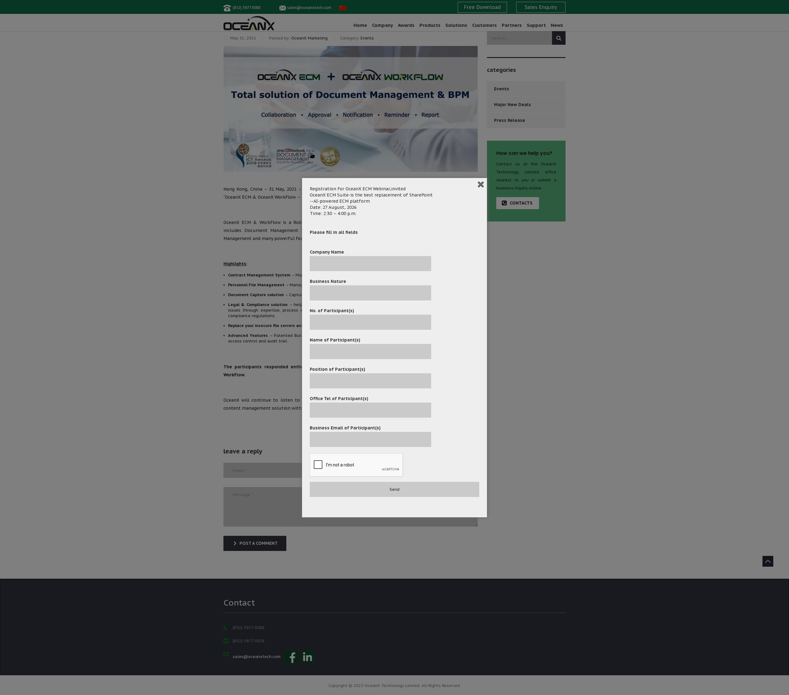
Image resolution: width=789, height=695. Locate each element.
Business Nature (328, 281)
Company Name (327, 252)
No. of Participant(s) (332, 310)
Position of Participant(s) (337, 369)
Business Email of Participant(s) (345, 428)
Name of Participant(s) (335, 340)
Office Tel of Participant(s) (339, 398)
